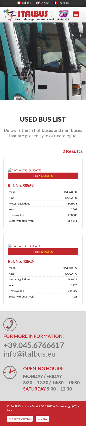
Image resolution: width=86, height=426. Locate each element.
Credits (42, 418)
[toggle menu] (76, 14)
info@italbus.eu (29, 353)
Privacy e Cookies (20, 418)
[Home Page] (36, 15)
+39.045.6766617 (33, 345)
